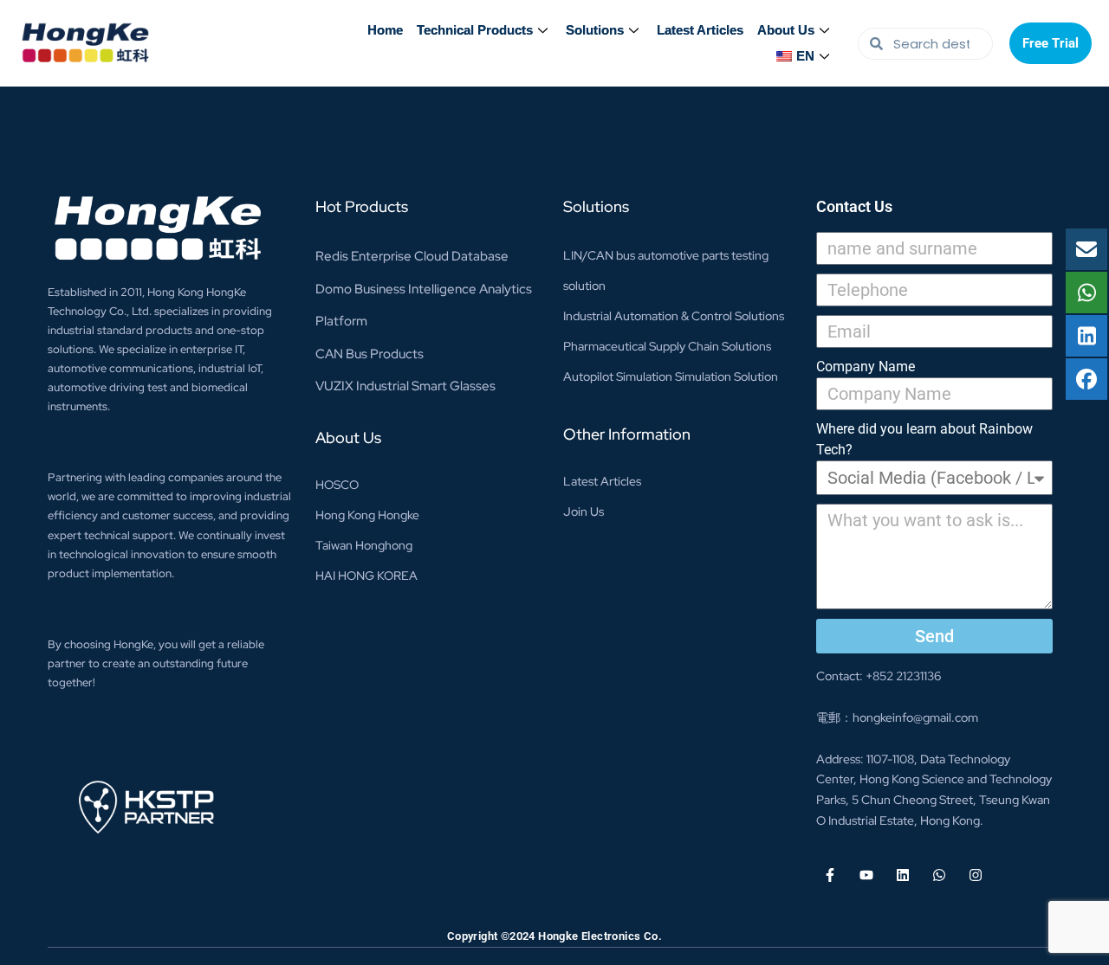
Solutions (595, 30)
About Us (785, 30)
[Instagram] (975, 875)
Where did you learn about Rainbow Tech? (924, 439)
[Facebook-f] (830, 875)
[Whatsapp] (939, 875)
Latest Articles (700, 30)
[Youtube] (866, 875)
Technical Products (475, 30)
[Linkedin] (903, 875)
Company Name (865, 366)
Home (385, 30)
